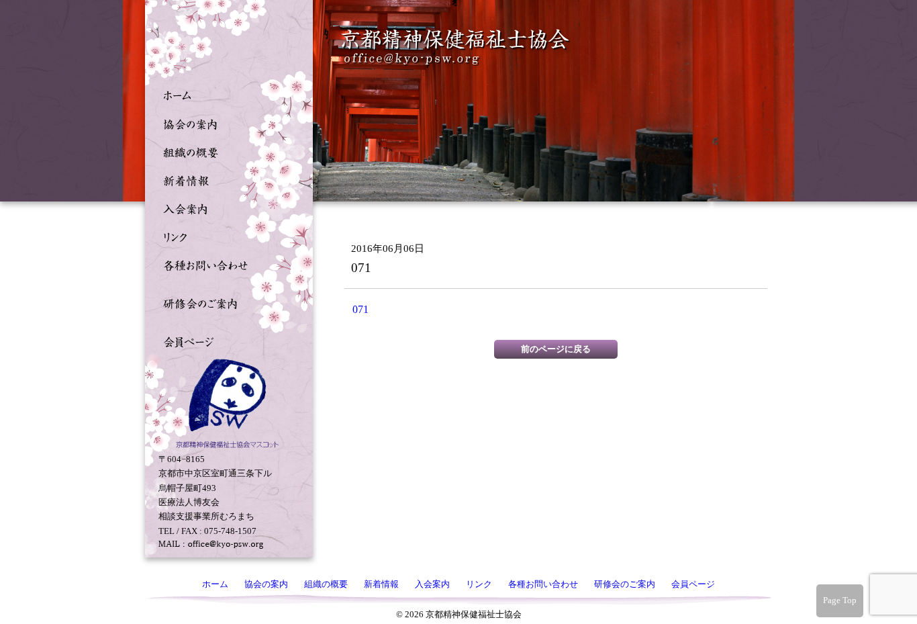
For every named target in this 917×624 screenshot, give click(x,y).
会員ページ (225, 340)
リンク (225, 236)
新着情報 (225, 179)
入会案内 (225, 207)
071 (360, 309)
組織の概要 (225, 151)
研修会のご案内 (225, 302)
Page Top (840, 600)
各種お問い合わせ (225, 264)
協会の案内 (225, 123)
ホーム (225, 95)
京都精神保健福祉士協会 (456, 47)
